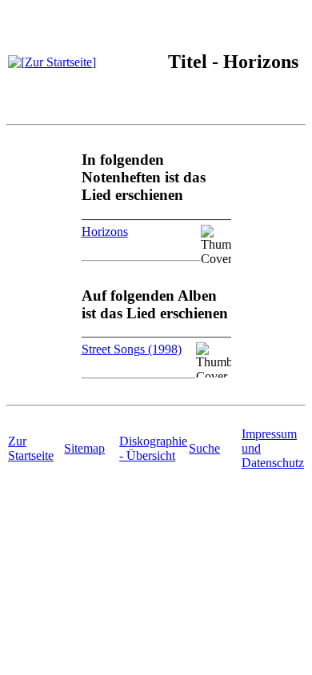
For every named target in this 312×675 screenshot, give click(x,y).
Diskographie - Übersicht (153, 448)
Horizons (105, 231)
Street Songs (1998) (132, 349)
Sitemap (84, 448)
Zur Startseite (31, 448)
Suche (204, 448)
